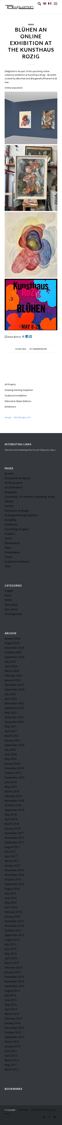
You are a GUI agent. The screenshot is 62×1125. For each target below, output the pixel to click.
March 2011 (12, 1069)
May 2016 (11, 902)
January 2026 (12, 638)
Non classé (11, 604)
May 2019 (11, 786)
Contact (9, 506)
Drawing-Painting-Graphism (19, 390)
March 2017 (12, 861)
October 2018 (13, 805)
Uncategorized (13, 614)
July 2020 (10, 749)
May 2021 (11, 726)
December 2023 (14, 684)
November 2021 (14, 722)
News (31, 24)
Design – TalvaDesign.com (18, 417)
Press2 (9, 557)
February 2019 (13, 796)
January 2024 (12, 680)
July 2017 (10, 851)
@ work (9, 473)
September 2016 (14, 884)
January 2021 (12, 740)
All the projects (13, 482)
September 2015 (14, 935)
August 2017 (12, 847)
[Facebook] (49, 1117)
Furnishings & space (16, 529)
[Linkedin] (44, 1117)
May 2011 (11, 1064)
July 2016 (10, 893)
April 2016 (11, 907)
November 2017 (14, 837)
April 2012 (11, 1055)
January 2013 (12, 1046)
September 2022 (14, 708)
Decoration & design (17, 510)
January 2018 (12, 828)
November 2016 (14, 874)
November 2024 (14, 647)
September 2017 (14, 842)
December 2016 (14, 870)
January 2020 (12, 763)
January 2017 (12, 865)
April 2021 (11, 731)
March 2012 (12, 1060)
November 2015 (14, 925)
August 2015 (12, 939)
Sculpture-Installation (16, 395)
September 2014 (14, 986)
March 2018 (12, 823)
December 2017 (14, 833)
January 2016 (12, 916)
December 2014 (14, 976)
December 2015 (14, 921)
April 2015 (11, 958)
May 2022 (11, 712)
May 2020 (11, 759)
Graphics (10, 533)
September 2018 (14, 810)
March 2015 (12, 963)
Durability (10, 519)
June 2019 (11, 782)
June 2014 (11, 1000)
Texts (8, 566)
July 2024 (10, 661)
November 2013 (14, 1027)
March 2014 (12, 1013)
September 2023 (14, 689)
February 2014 (13, 1018)
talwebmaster (39, 349)
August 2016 (12, 888)
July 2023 (10, 694)
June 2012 (11, 1051)
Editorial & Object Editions (18, 401)
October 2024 (13, 652)
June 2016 (11, 898)
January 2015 (12, 972)
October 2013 (13, 1032)
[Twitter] (54, 1117)
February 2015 (13, 967)
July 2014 (10, 995)
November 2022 (14, 703)
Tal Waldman (23, 1110)
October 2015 (13, 930)
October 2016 (13, 879)
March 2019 (12, 791)
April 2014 (11, 1009)
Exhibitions (10, 406)
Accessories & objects (17, 478)
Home (8, 538)
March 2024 (12, 671)
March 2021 (12, 735)
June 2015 (11, 949)
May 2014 (11, 1004)
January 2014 (12, 1023)
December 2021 (14, 717)
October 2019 (13, 772)
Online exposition (14, 87)
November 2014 (14, 981)
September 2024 (14, 657)
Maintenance (12, 543)
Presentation (12, 552)
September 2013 (14, 1037)
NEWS (8, 600)
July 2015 (10, 944)
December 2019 (14, 768)
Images (9, 590)
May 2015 (11, 953)
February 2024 (13, 675)
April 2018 (11, 819)
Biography (11, 492)
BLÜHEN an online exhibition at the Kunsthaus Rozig (31, 42)
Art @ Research (14, 487)
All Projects (10, 384)
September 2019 (14, 777)
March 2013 (12, 1041)
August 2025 (12, 643)
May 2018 (11, 814)
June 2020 (11, 754)
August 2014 (12, 990)
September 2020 (14, 745)
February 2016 (13, 912)
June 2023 (11, 698)
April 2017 (11, 856)
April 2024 (11, 666)
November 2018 (14, 800)
